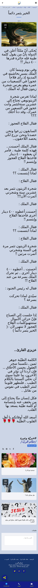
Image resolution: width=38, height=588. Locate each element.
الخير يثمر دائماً (32, 445)
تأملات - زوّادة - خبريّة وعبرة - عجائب (21, 7)
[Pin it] (6, 449)
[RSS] (3, 449)
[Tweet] (10, 449)
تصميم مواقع (13, 566)
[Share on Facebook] (13, 449)
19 (5, 456)
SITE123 (19, 566)
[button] (36, 3)
